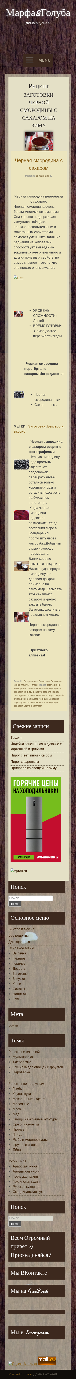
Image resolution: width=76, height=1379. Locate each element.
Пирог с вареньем (25, 762)
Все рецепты (31, 681)
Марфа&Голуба (38, 13)
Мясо (17, 1109)
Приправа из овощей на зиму (34, 768)
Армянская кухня (26, 1171)
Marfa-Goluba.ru (20, 1374)
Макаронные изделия (29, 1099)
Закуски (19, 979)
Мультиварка (23, 1057)
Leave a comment (33, 706)
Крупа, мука (22, 1094)
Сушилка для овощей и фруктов (38, 1067)
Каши (17, 984)
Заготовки (37, 426)
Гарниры (19, 958)
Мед (16, 1114)
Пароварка (21, 1072)
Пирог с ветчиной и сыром (31, 755)
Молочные (21, 1104)
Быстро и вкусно (21, 929)
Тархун (16, 737)
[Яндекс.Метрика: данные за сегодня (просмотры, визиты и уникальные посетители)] (22, 1363)
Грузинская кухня (26, 1182)
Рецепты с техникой (24, 1052)
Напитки (19, 994)
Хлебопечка (22, 1062)
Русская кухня (24, 1187)
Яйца (17, 1150)
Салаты (19, 989)
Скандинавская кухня (29, 1192)
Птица (17, 1134)
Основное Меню (21, 948)
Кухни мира (17, 1161)
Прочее (18, 1129)
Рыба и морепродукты (30, 1140)
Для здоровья (19, 942)
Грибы (18, 1089)
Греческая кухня (25, 1176)
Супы (17, 999)
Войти (13, 1025)
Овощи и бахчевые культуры (35, 1119)
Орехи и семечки (26, 1124)
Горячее (19, 963)
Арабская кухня (25, 1166)
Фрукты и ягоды (29, 685)
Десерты (19, 969)
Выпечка (19, 953)
